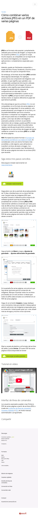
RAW (2, 455)
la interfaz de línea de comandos (19, 408)
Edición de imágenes (7, 473)
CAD (2, 460)
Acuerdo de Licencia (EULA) (8, 501)
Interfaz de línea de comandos (6, 481)
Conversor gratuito (7, 437)
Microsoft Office (5, 458)
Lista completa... (5, 465)
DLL (17, 410)
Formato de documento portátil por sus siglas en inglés (17, 139)
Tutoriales (3, 12)
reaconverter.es (6, 165)
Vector (3, 462)
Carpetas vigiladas (7, 410)
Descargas (4, 433)
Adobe (3, 457)
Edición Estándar (5, 438)
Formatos (4, 451)
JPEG (17, 55)
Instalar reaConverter (14, 184)
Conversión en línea (6, 486)
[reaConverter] (9, 4)
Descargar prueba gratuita (15, 356)
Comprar (3, 498)
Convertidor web (6, 490)
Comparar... (4, 443)
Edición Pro (4, 440)
